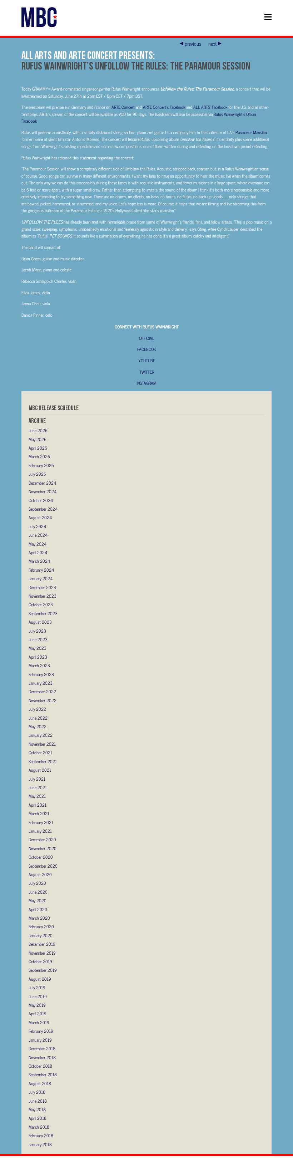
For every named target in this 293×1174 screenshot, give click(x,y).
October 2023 (41, 604)
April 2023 (38, 656)
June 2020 (38, 891)
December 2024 (42, 482)
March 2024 (39, 561)
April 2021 (37, 804)
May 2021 (37, 796)
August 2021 (40, 770)
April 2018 (37, 1118)
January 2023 (41, 682)
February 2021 (41, 822)
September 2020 (43, 865)
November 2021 (42, 743)
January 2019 (40, 1039)
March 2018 (39, 1126)
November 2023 (42, 595)
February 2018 (41, 1135)
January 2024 (41, 578)
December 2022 (42, 691)
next (212, 43)
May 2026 (37, 439)
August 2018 (40, 1083)
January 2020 (41, 935)
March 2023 (39, 665)
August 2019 (40, 978)
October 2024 (41, 500)
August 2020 (40, 874)
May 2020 (37, 900)
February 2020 (41, 926)
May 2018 (37, 1109)
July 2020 (37, 883)
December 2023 (42, 587)
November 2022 (42, 700)
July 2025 (37, 474)
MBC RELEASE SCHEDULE (54, 407)
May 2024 (37, 543)
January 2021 (40, 830)
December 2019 (42, 944)
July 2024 (37, 526)
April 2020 (38, 909)
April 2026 (38, 447)
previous (193, 43)
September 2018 (43, 1074)
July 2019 (37, 987)
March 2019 (39, 1022)
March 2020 (39, 918)
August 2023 (40, 622)
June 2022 (38, 717)
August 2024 (40, 517)
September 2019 (43, 970)
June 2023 (38, 639)
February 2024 (41, 569)
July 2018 (37, 1092)
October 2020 (41, 857)
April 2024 (38, 552)
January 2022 (41, 735)
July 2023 (37, 630)
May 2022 (37, 726)
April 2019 (37, 1013)
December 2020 (42, 839)
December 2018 (42, 1048)
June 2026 (38, 430)
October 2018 (40, 1066)
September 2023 (43, 613)
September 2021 (43, 761)
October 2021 (40, 752)
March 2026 (39, 456)
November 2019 (42, 952)
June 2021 (38, 787)
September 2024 (43, 508)
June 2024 (38, 534)
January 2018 (40, 1144)
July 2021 (37, 778)
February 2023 (41, 674)
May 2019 (37, 1005)
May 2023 (37, 648)
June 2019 (38, 996)
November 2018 (42, 1057)
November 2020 (42, 848)
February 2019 (41, 1031)
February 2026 (41, 465)
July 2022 (37, 709)
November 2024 (42, 491)
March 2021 (39, 813)
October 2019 (40, 961)
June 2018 (38, 1100)
